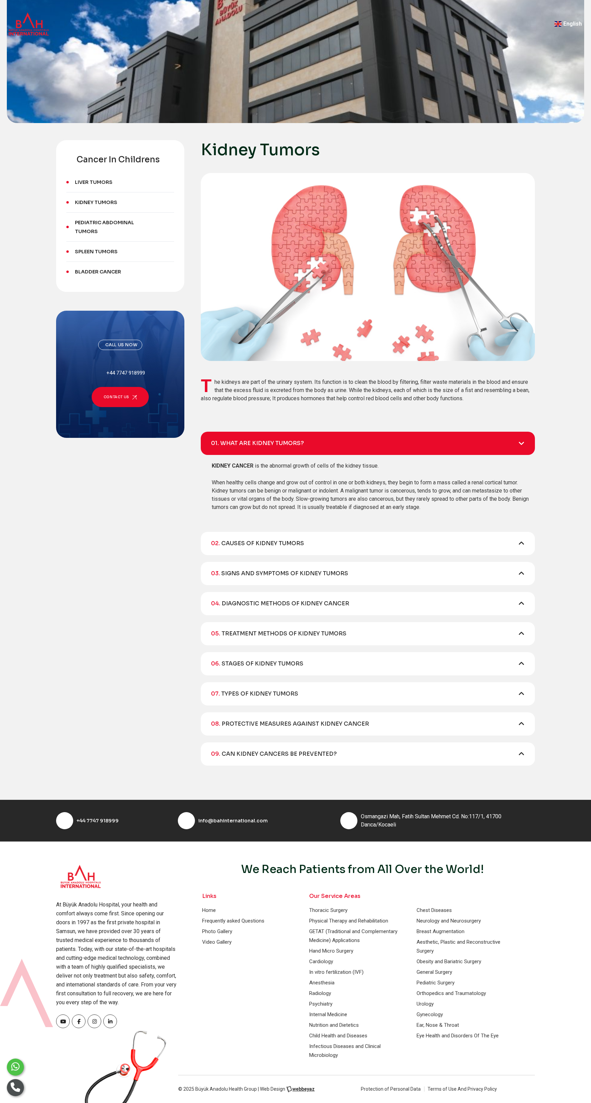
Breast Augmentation (440, 931)
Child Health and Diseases (338, 1036)
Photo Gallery (217, 931)
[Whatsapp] (15, 1067)
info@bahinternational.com (233, 821)
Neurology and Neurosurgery (449, 921)
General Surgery (434, 972)
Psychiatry (320, 1004)
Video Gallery (217, 942)
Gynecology (430, 1014)
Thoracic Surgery (328, 910)
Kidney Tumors (96, 202)
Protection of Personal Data (391, 1089)
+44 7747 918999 (98, 821)
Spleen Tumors (96, 251)
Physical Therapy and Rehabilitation (348, 921)
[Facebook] (63, 1021)
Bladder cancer (98, 272)
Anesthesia (321, 983)
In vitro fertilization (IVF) (336, 972)
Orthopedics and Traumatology (451, 993)
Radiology (320, 993)
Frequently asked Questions (233, 921)
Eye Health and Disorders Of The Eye (458, 1036)
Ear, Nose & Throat (438, 1025)
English (572, 24)
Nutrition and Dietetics (334, 1025)
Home (209, 910)
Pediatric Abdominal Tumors (104, 226)
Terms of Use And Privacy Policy (462, 1089)
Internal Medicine (328, 1014)
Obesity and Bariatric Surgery (449, 961)
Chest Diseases (434, 910)
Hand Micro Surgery (331, 951)
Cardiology (321, 961)
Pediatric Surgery (436, 983)
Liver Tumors (94, 182)
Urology (425, 1004)
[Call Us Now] (15, 1087)
